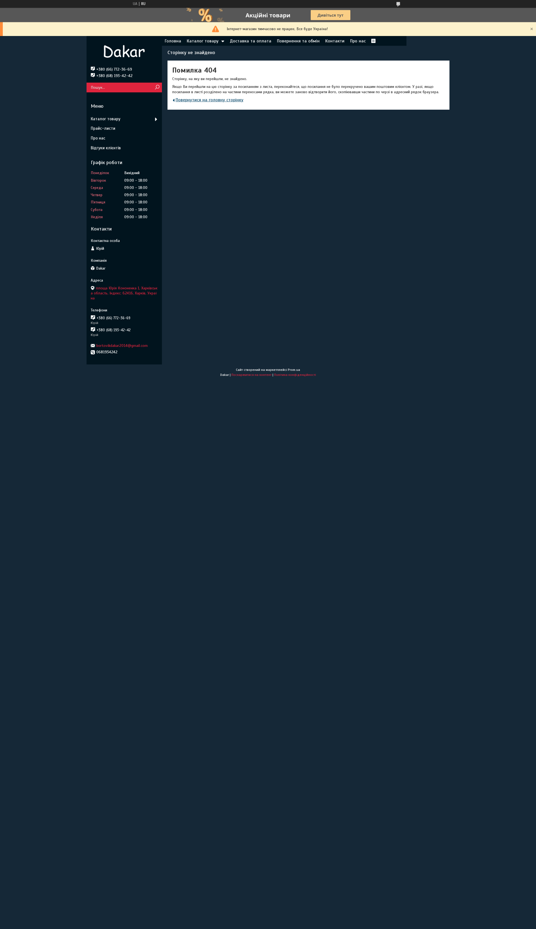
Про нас (358, 41)
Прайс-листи (103, 128)
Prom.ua (294, 370)
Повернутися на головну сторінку (209, 100)
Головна (173, 41)
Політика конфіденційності (295, 375)
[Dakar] (124, 51)
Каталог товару (203, 41)
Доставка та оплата (250, 41)
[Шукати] (157, 87)
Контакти (334, 41)
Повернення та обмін (298, 41)
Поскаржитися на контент (251, 375)
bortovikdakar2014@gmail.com (122, 345)
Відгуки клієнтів (106, 147)
